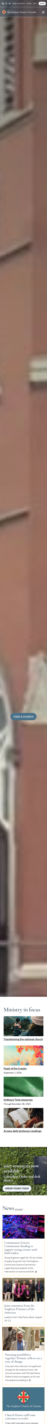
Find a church (19, 3)
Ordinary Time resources (18, 1099)
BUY (35, 3)
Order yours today (17, 1188)
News (29, 3)
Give (42, 3)
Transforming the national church (23, 1039)
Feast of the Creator (15, 1068)
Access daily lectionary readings (22, 1131)
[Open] (43, 12)
